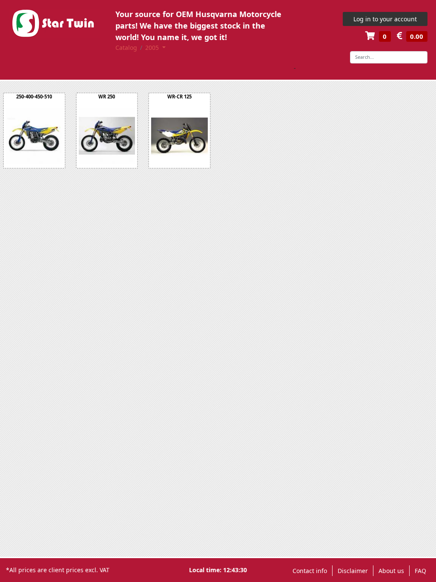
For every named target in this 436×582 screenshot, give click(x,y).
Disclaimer (353, 571)
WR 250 (106, 96)
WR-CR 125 (179, 96)
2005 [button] (153, 47)
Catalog (126, 47)
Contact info (310, 571)
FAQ (420, 571)
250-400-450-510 (34, 96)
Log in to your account (385, 19)
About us (391, 571)
